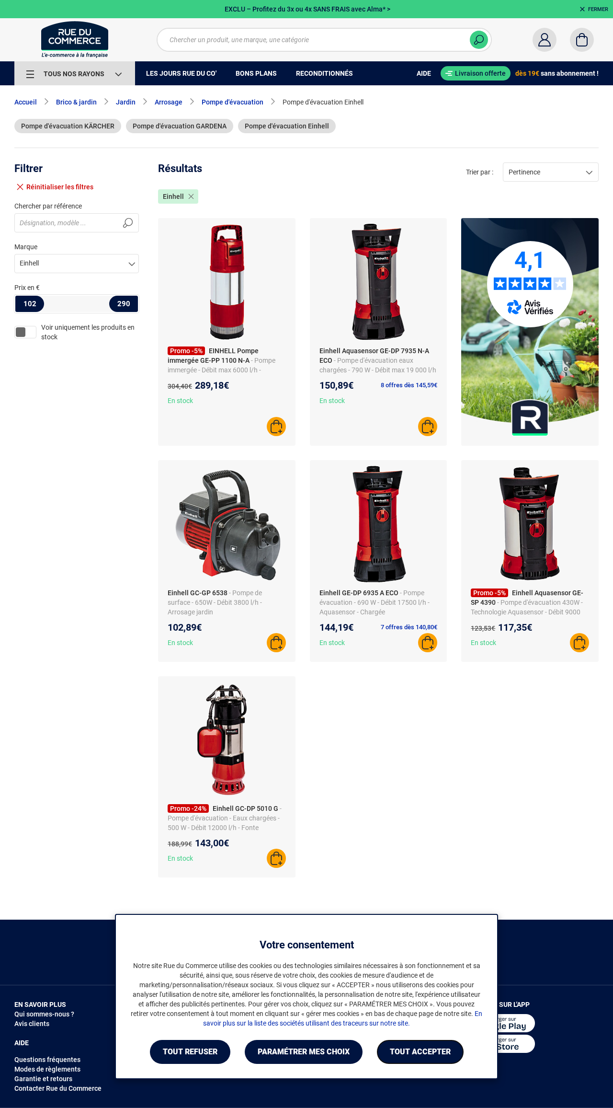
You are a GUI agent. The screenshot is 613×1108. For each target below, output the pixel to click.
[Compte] (544, 39)
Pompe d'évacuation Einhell (287, 126)
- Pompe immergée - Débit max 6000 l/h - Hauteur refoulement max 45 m (221, 370)
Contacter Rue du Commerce (58, 1088)
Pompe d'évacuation (232, 102)
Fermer (598, 9)
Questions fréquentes (47, 1059)
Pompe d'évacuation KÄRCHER (67, 126)
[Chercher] (479, 40)
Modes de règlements (47, 1069)
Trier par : (479, 172)
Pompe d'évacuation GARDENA (180, 126)
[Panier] (581, 39)
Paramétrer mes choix (304, 1051)
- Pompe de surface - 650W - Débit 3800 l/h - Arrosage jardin (215, 602)
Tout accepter (420, 1051)
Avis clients (31, 1023)
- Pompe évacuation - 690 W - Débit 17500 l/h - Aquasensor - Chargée (374, 602)
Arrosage (168, 102)
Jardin (126, 102)
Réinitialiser (59, 187)
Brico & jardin (76, 102)
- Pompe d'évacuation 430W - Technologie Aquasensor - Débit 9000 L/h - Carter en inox (527, 612)
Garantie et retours (43, 1079)
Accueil (25, 102)
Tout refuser (190, 1051)
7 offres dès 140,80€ (409, 627)
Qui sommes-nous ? (44, 1014)
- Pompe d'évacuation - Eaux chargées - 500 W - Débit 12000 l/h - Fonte (225, 818)
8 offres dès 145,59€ (409, 385)
